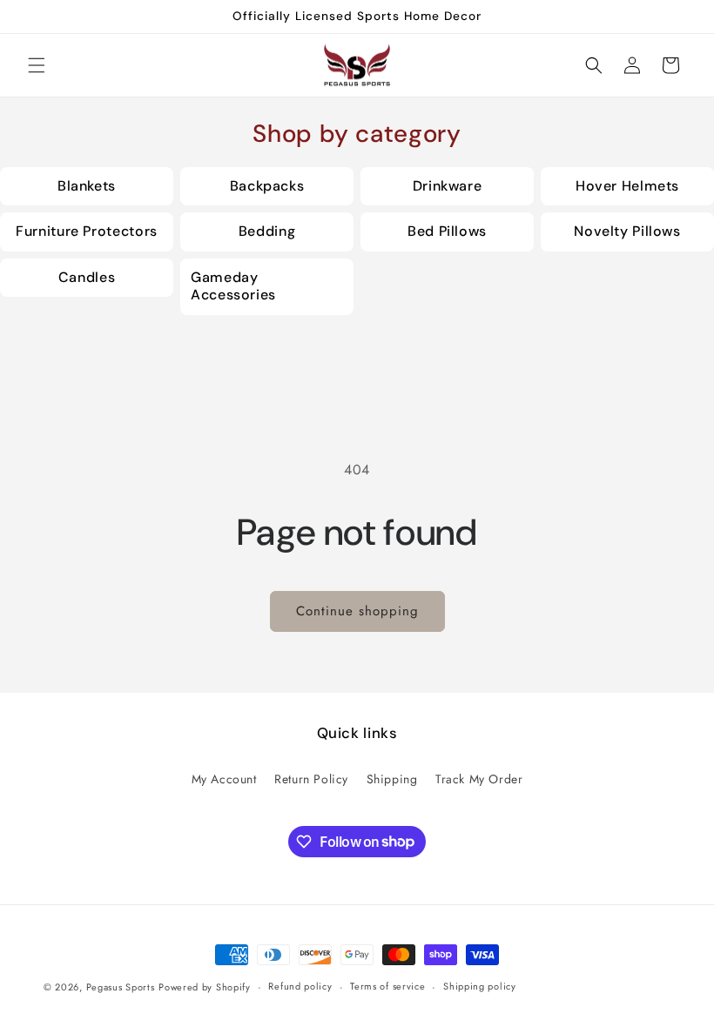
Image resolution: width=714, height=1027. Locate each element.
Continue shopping (357, 611)
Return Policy (311, 779)
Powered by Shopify (204, 987)
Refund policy (300, 986)
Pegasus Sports (120, 987)
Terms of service (387, 986)
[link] (86, 186)
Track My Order (478, 779)
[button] (36, 65)
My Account (224, 779)
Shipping (392, 779)
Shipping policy (479, 986)
